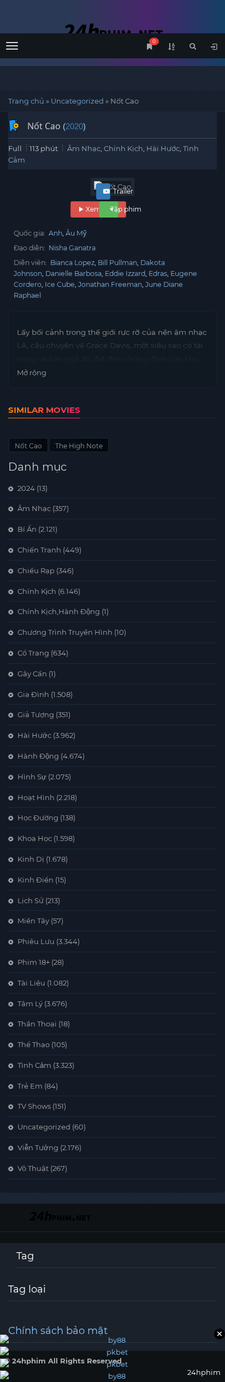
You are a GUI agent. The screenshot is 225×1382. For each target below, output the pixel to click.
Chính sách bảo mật (58, 1331)
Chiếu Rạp (36, 570)
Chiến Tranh (39, 549)
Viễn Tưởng (37, 1147)
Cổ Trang (33, 652)
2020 (74, 126)
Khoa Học (34, 838)
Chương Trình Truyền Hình (64, 632)
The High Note (79, 446)
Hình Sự (31, 776)
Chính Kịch (123, 148)
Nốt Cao (28, 446)
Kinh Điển (35, 879)
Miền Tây (33, 920)
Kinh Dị (30, 859)
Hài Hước (163, 148)
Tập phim (125, 209)
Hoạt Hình (36, 797)
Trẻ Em (30, 1085)
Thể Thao (33, 1044)
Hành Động (38, 756)
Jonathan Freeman (110, 284)
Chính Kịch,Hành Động (58, 611)
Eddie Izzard (125, 273)
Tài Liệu (31, 982)
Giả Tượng (35, 714)
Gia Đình (33, 694)
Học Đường (37, 817)
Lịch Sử (30, 900)
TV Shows (34, 1106)
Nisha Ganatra (72, 248)
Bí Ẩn (27, 529)
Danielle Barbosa (73, 273)
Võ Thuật (33, 1168)
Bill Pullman (117, 263)
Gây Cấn (32, 673)
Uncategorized (77, 101)
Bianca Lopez (72, 263)
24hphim (112, 31)
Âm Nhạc (83, 148)
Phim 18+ (33, 962)
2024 (26, 488)
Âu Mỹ (76, 233)
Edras (158, 273)
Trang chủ (26, 101)
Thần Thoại (37, 1023)
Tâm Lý (30, 1003)
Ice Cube (60, 284)
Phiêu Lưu (36, 941)
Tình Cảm (34, 1065)
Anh (55, 233)
